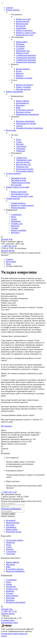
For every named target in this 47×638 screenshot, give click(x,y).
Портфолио (16, 221)
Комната (19, 76)
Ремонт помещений (14, 91)
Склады (19, 126)
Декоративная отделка (20, 182)
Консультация (12, 595)
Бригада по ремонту (24, 85)
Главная (9, 8)
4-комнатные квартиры (26, 62)
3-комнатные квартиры (26, 60)
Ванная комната (23, 69)
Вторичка (20, 44)
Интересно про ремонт (16, 602)
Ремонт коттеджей (19, 192)
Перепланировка (18, 208)
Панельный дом (23, 51)
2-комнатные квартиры (26, 57)
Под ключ (10, 525)
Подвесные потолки (24, 169)
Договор (14, 228)
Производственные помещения (29, 128)
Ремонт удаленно (23, 87)
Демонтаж (20, 151)
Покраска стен (22, 167)
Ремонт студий (22, 53)
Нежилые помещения (25, 121)
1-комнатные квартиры (26, 55)
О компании (16, 214)
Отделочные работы (24, 171)
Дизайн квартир (13, 198)
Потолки (20, 144)
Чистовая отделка (18, 180)
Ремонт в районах (18, 230)
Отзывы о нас (17, 223)
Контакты (15, 232)
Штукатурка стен (23, 164)
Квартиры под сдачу (24, 35)
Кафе (18, 108)
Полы (18, 139)
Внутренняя (16, 185)
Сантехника (21, 146)
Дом (6, 239)
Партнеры (10, 598)
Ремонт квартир (13, 10)
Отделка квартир (13, 173)
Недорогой (20, 26)
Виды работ (11, 130)
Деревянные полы (24, 160)
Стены (19, 142)
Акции (14, 219)
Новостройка (21, 42)
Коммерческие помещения (27, 114)
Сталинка (20, 48)
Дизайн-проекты (18, 203)
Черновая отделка (18, 178)
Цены (13, 217)
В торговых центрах (24, 110)
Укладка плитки (23, 162)
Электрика (20, 148)
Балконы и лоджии (24, 78)
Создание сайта (7, 620)
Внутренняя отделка (19, 194)
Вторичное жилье (13, 532)
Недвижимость (22, 103)
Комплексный (22, 24)
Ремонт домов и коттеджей (17, 187)
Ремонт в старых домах (26, 33)
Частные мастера (23, 89)
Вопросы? (15, 226)
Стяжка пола (21, 158)
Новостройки (12, 529)
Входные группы (23, 112)
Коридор (19, 73)
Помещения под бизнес (26, 123)
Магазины (20, 105)
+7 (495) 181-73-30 (9, 246)
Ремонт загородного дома (22, 196)
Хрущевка (20, 46)
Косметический (22, 21)
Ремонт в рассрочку (24, 30)
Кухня (18, 71)
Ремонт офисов (22, 101)
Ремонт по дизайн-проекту (22, 205)
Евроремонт (21, 28)
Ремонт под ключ (23, 19)
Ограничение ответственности (14, 633)
